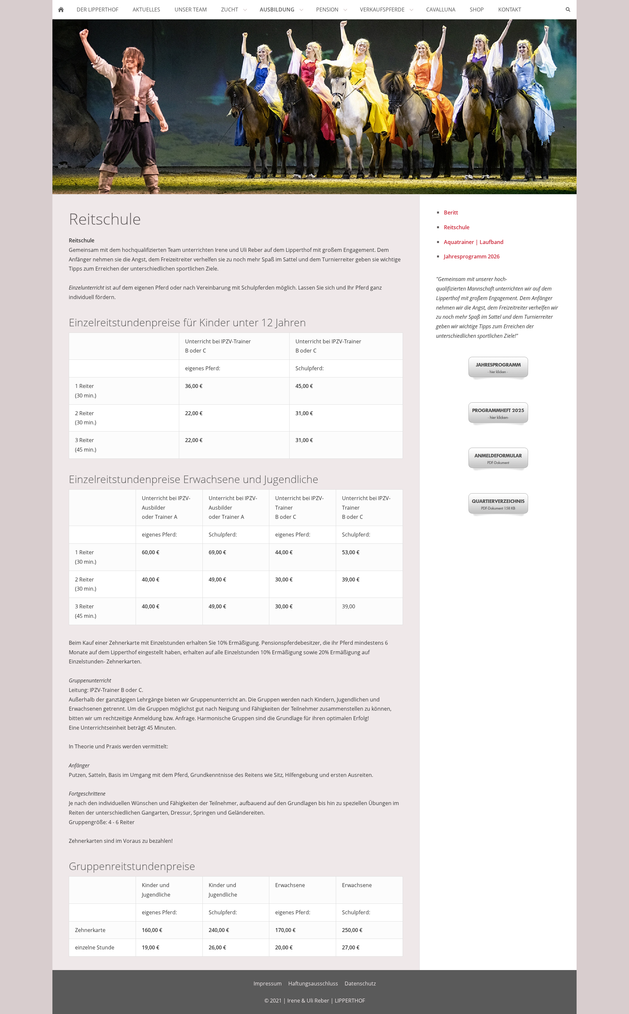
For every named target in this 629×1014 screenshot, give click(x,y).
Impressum (268, 983)
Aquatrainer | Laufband (474, 242)
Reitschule (456, 227)
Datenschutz (360, 983)
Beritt (451, 212)
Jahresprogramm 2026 (472, 256)
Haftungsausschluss (313, 983)
